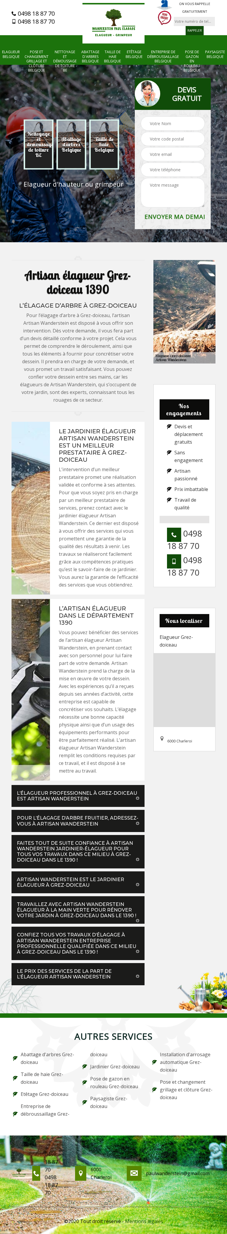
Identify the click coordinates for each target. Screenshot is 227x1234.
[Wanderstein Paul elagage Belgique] (113, 23)
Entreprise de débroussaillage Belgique (163, 57)
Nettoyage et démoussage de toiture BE (65, 61)
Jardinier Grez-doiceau (115, 1066)
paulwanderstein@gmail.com (178, 1173)
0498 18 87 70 (35, 13)
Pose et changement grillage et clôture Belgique (36, 61)
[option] (38, 144)
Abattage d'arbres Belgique (90, 57)
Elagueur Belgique (11, 54)
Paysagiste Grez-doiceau (108, 1102)
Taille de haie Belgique (112, 57)
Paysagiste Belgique (215, 54)
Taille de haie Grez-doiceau (42, 1078)
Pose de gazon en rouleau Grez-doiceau (114, 1082)
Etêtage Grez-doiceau (44, 1094)
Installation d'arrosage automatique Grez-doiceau (185, 1062)
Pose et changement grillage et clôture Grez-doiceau (186, 1090)
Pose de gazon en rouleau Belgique (192, 61)
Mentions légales (144, 1221)
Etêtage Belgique (134, 54)
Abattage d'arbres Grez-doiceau (47, 1058)
